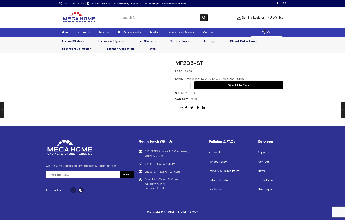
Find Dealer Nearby (130, 32)
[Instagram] (284, 3)
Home (65, 32)
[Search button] (203, 17)
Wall (153, 49)
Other (193, 99)
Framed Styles (72, 41)
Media (154, 32)
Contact (208, 32)
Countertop (178, 41)
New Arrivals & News (182, 32)
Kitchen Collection (120, 49)
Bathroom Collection (76, 49)
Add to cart (240, 85)
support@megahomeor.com (169, 3)
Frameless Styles (110, 41)
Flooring (208, 41)
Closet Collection (242, 41)
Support (104, 32)
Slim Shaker (146, 41)
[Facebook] (278, 3)
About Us (84, 32)
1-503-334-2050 (73, 3)
